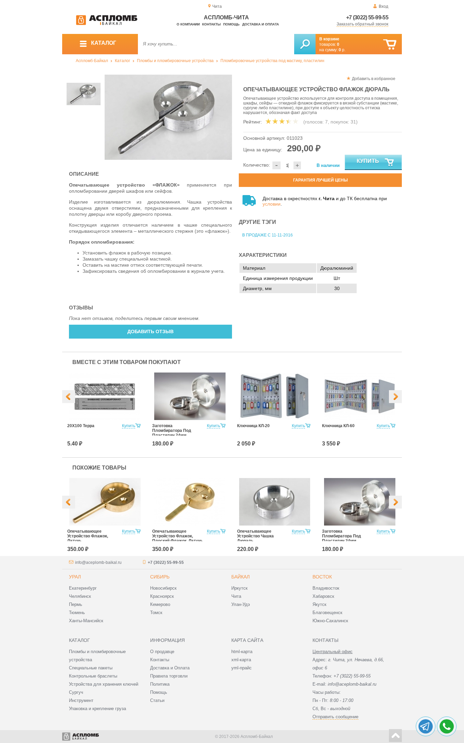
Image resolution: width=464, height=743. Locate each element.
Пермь (75, 604)
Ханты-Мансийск (86, 620)
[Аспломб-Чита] (107, 23)
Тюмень (77, 612)
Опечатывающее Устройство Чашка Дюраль (255, 536)
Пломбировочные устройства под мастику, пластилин (272, 60)
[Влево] (68, 396)
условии (272, 204)
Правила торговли (169, 676)
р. (342, 49)
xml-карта (241, 659)
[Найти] (305, 44)
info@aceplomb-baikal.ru (98, 562)
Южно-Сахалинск (330, 620)
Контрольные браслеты (93, 676)
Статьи (157, 700)
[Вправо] (395, 396)
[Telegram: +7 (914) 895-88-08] (425, 726)
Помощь (231, 24)
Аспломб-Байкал (92, 60)
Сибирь (159, 576)
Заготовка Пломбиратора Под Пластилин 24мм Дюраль (171, 432)
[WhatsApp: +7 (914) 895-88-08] (447, 726)
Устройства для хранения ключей (103, 684)
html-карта (241, 651)
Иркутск (239, 588)
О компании (188, 24)
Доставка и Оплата (170, 667)
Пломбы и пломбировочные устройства (175, 60)
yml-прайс (241, 667)
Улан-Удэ (240, 604)
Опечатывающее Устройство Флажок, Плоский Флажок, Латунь (177, 536)
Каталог (122, 60)
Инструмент (81, 700)
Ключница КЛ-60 (338, 425)
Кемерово (160, 604)
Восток (322, 576)
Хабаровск (323, 596)
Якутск (319, 604)
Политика (159, 684)
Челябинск (80, 596)
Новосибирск (163, 588)
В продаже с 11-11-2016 (267, 235)
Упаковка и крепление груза (97, 708)
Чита (236, 596)
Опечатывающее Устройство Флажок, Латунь (87, 536)
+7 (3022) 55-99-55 (367, 17)
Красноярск (162, 596)
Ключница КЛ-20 (253, 425)
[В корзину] (389, 44)
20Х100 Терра (80, 425)
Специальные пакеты (90, 667)
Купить (368, 161)
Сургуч (76, 692)
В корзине (329, 39)
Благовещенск (327, 612)
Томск (156, 612)
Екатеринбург (83, 588)
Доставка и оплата (260, 24)
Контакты (211, 24)
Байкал (240, 576)
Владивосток (326, 588)
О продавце (162, 651)
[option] (168, 117)
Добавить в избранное (373, 78)
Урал (75, 576)
